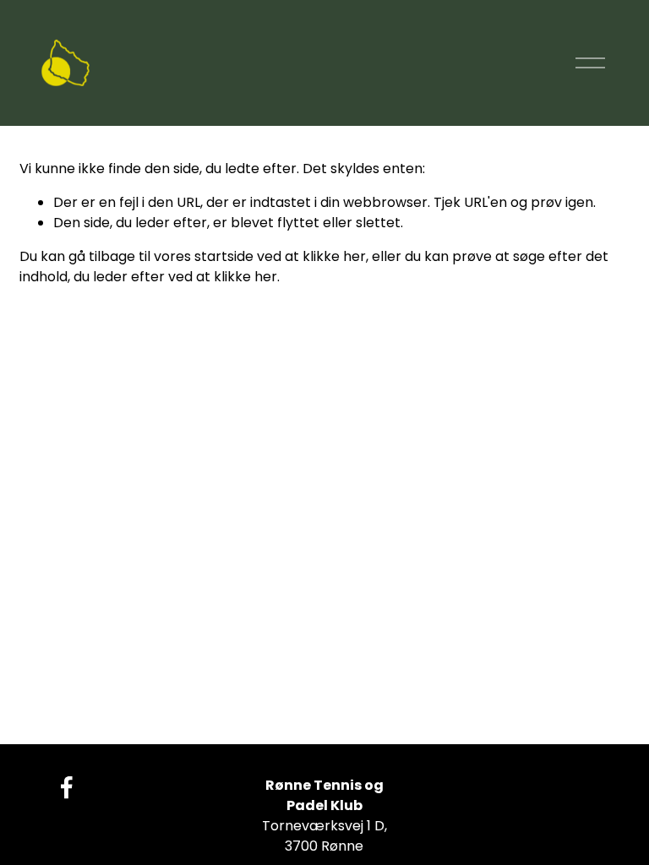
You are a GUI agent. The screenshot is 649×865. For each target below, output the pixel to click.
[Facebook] (67, 787)
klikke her (334, 256)
